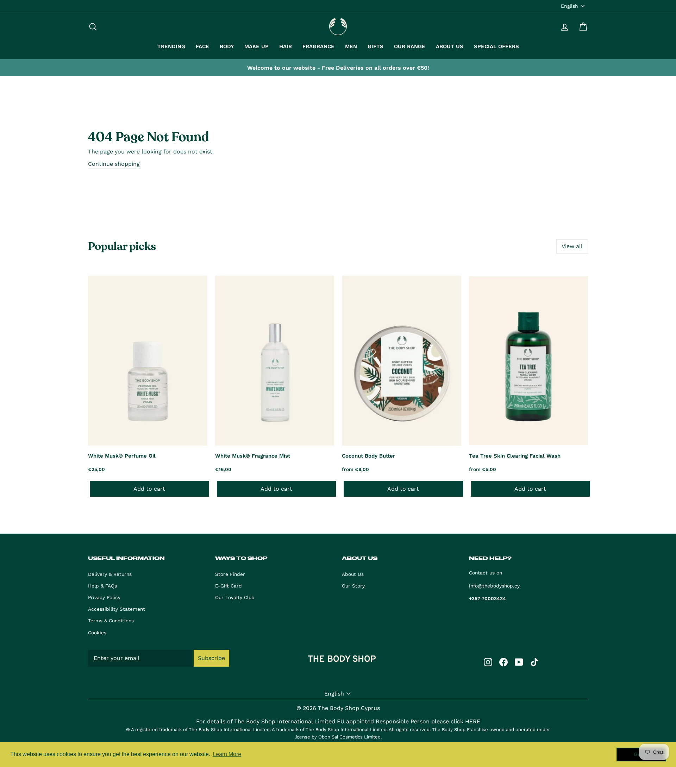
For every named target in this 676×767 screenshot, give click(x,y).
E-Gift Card (228, 586)
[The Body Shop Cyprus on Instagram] (488, 661)
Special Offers (496, 46)
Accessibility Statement (116, 609)
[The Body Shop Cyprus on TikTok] (534, 661)
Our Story (353, 586)
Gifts (375, 46)
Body (227, 46)
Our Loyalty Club (235, 597)
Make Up (256, 46)
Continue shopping (114, 164)
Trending (171, 46)
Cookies (97, 632)
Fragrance (318, 46)
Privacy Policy (104, 597)
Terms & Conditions (111, 620)
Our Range (409, 46)
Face (202, 46)
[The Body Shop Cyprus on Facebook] (503, 661)
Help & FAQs (102, 586)
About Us (449, 46)
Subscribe (211, 658)
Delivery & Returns (110, 574)
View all (572, 246)
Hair (285, 46)
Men (351, 46)
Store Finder (230, 574)
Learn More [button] (227, 754)
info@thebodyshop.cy (494, 586)
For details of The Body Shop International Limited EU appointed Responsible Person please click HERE (338, 721)
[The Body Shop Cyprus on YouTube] (519, 661)
